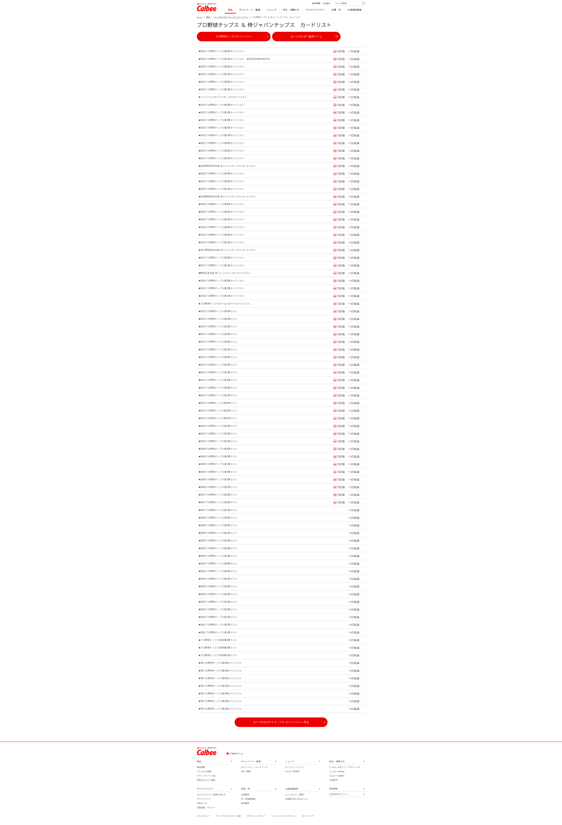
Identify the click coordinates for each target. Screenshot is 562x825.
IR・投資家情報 (248, 799)
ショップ (271, 9)
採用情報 (316, 3)
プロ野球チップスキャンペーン (233, 36)
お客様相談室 (355, 9)
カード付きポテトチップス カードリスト (231, 17)
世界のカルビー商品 (206, 780)
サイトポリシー (203, 816)
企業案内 (245, 794)
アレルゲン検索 (204, 771)
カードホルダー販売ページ (306, 36)
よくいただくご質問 (294, 794)
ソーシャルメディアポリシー (283, 816)
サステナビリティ (315, 9)
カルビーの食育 (336, 776)
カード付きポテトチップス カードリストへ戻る (281, 722)
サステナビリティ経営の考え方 (211, 794)
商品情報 (201, 767)
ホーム (200, 17)
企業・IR (336, 9)
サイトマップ (307, 816)
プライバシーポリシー (256, 816)
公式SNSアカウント (338, 794)
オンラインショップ (294, 767)
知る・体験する (291, 9)
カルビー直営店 (292, 771)
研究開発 (245, 803)
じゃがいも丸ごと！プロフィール (344, 767)
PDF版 (341, 51)
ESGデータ (202, 803)
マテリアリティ (204, 799)
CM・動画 (245, 771)
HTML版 (355, 51)
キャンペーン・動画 (249, 9)
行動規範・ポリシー (206, 807)
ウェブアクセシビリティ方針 (228, 816)
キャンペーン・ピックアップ (254, 767)
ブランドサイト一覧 (206, 776)
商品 (230, 9)
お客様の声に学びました (296, 799)
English (326, 3)
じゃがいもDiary (336, 771)
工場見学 (333, 780)
